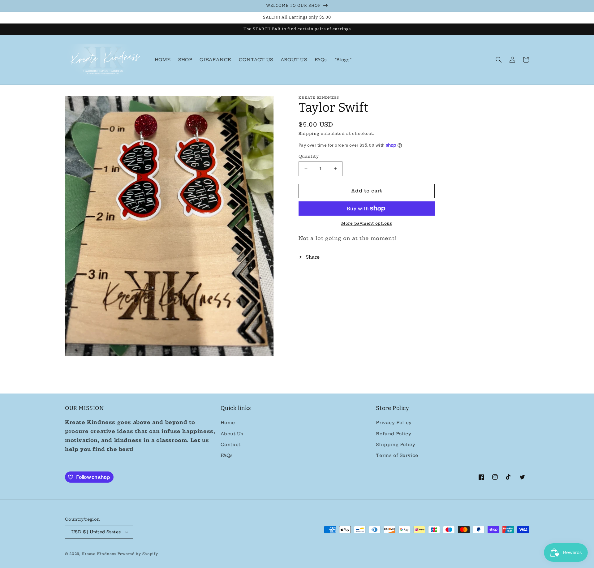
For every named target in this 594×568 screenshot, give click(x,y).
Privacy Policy (393, 422)
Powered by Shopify (138, 554)
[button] (499, 60)
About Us (232, 434)
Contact (231, 444)
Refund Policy (393, 434)
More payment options (366, 223)
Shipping (309, 133)
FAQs (227, 455)
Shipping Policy (395, 444)
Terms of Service (397, 455)
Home (228, 422)
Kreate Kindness (99, 554)
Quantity (309, 156)
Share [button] (313, 257)
